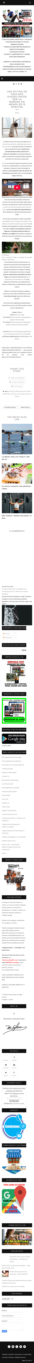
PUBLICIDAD (6, 807)
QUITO (19, 394)
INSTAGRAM (6, 795)
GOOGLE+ (14, 1075)
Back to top (26, 1360)
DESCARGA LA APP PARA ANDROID (13, 765)
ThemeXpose (18, 1354)
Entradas (7, 633)
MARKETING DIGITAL (9, 841)
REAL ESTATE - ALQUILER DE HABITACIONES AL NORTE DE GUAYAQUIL (11, 847)
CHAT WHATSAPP (7, 784)
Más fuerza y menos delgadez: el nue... (17, 517)
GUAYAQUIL (6, 394)
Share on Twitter (18, 382)
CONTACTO (6, 776)
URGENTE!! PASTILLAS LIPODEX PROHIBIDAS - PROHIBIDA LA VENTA (20, 1259)
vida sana (28, 394)
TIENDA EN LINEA (7, 769)
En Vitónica (5, 255)
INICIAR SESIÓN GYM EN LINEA (11, 757)
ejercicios (23, 391)
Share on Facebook (17, 378)
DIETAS (10, 391)
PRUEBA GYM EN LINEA (9, 772)
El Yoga (4, 163)
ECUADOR (16, 391)
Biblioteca (5, 1060)
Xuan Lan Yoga (19, 315)
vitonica (17, 396)
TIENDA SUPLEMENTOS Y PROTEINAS (14, 837)
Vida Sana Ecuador (18, 1103)
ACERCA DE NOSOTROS (9, 814)
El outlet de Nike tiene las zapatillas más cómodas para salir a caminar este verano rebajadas (15, 591)
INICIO (4, 853)
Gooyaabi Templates (8, 1357)
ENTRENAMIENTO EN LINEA (10, 788)
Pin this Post (18, 386)
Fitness (29, 391)
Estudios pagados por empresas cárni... (16, 487)
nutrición (13, 394)
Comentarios (8, 637)
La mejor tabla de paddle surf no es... (16, 458)
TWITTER (5, 799)
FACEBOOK (5, 803)
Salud (23, 394)
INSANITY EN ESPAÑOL (9, 810)
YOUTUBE (14, 1067)
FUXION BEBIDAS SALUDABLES (11, 761)
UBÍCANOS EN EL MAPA (9, 791)
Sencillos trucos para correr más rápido (13, 1286)
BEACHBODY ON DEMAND (10, 780)
